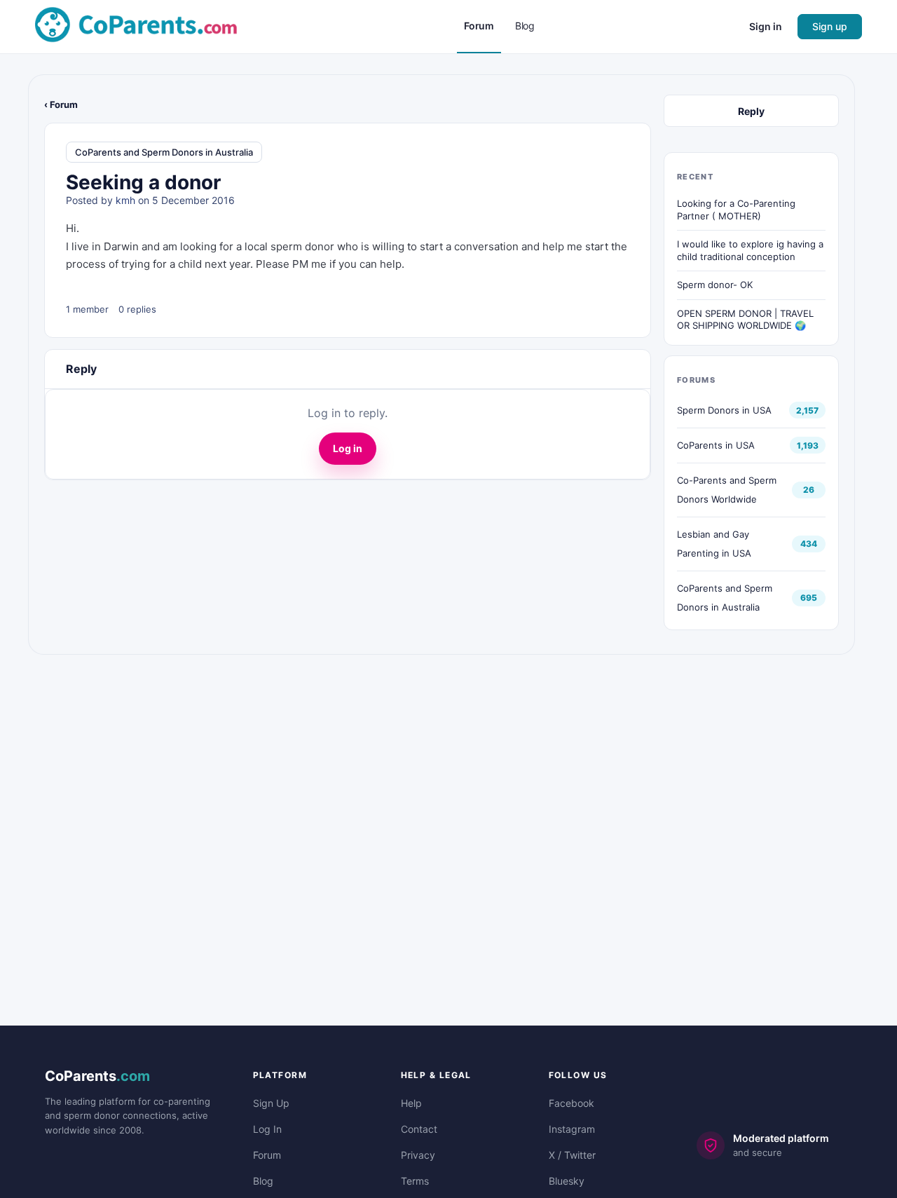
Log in (347, 448)
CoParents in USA (716, 445)
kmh (125, 200)
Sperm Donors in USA (724, 410)
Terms (415, 1181)
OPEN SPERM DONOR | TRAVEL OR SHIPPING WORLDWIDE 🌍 (745, 320)
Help (411, 1103)
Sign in (765, 26)
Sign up (829, 26)
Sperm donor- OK (715, 284)
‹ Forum (61, 104)
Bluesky (566, 1181)
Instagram (572, 1129)
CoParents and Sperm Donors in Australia (164, 152)
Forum (267, 1155)
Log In (267, 1129)
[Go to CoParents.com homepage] (136, 25)
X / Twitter (572, 1155)
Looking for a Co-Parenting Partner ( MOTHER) (736, 210)
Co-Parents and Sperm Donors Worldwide (726, 490)
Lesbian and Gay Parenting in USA (714, 544)
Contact (419, 1129)
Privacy (418, 1155)
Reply (751, 111)
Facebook (571, 1103)
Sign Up (271, 1103)
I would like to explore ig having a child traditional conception (750, 250)
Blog (263, 1181)
